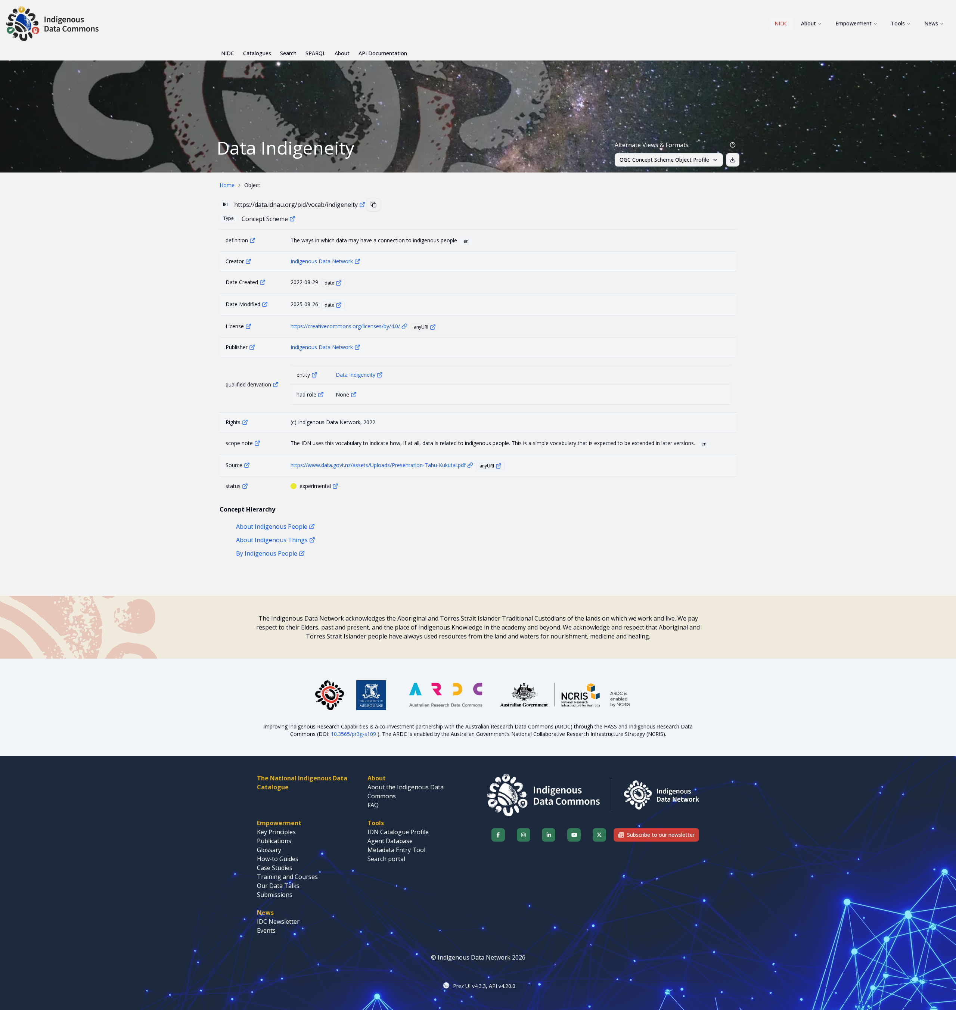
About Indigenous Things (272, 540)
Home (227, 185)
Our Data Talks (278, 886)
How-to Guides (277, 859)
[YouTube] (574, 835)
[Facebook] (498, 835)
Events (266, 930)
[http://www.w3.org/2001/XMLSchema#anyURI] (433, 327)
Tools (898, 23)
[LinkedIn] (548, 835)
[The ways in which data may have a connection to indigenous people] (380, 375)
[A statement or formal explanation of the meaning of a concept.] (252, 240)
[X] (599, 835)
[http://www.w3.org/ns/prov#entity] (314, 375)
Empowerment (853, 23)
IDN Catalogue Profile (398, 832)
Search (288, 53)
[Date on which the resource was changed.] (265, 304)
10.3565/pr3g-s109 (354, 733)
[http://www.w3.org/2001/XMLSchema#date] (339, 283)
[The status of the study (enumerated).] (245, 486)
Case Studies (274, 868)
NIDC (781, 23)
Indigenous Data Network (322, 261)
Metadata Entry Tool (396, 850)
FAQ (373, 805)
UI (468, 985)
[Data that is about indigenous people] (312, 526)
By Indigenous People (266, 553)
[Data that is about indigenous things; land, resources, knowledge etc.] (312, 540)
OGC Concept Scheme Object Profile (664, 159)
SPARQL (315, 53)
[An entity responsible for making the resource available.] (252, 347)
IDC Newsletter (278, 921)
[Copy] (373, 204)
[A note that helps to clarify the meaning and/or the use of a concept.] (257, 443)
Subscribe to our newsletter (661, 834)
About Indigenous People (271, 526)
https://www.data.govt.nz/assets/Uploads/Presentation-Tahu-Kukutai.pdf (378, 465)
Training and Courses (287, 877)
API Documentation (382, 53)
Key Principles (276, 832)
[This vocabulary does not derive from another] (354, 395)
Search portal (386, 859)
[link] (252, 185)
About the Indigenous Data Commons (405, 791)
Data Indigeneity (355, 374)
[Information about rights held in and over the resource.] (245, 422)
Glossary (269, 850)
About (808, 23)
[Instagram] (523, 835)
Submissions (274, 895)
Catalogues (257, 53)
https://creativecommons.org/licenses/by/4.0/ (345, 326)
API (493, 985)
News (931, 23)
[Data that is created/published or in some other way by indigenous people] (302, 553)
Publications (274, 841)
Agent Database (390, 841)
